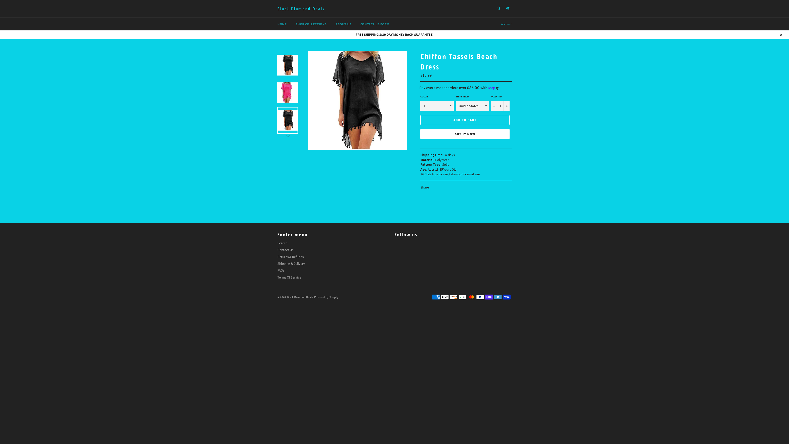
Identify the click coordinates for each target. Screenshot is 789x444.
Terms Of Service (289, 277)
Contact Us (285, 249)
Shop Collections (311, 24)
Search (282, 243)
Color (424, 96)
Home (282, 24)
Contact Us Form (374, 24)
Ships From (462, 96)
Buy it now (465, 134)
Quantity (496, 96)
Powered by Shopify (326, 297)
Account (506, 24)
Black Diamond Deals (301, 9)
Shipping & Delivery (291, 263)
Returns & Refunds (290, 256)
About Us (344, 24)
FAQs (280, 270)
